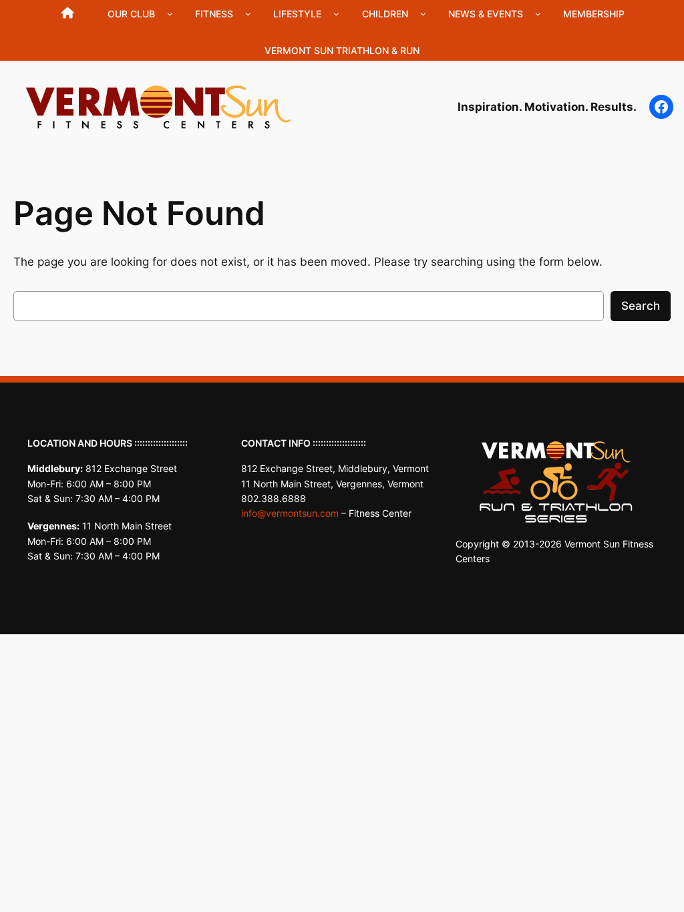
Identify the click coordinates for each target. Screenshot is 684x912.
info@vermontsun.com (290, 513)
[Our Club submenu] (170, 14)
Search (640, 305)
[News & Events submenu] (538, 14)
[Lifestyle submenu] (336, 14)
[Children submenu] (423, 14)
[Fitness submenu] (248, 14)
